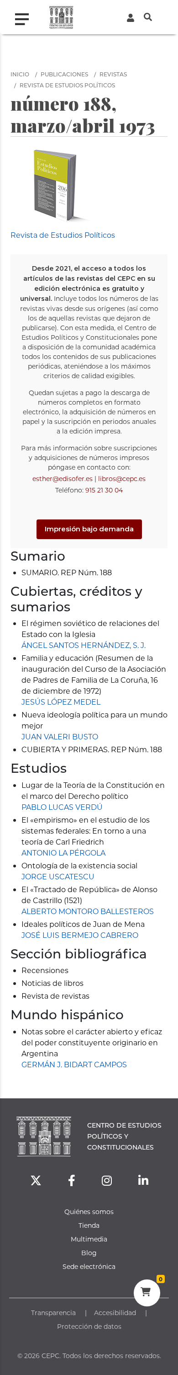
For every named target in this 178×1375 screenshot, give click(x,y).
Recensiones (44, 970)
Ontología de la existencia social (79, 865)
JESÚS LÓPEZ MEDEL (60, 701)
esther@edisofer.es (62, 478)
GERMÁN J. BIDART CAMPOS (74, 1064)
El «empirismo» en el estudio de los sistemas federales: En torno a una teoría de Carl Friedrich (85, 830)
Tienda (89, 1225)
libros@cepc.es (122, 478)
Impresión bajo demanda (89, 528)
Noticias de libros (52, 983)
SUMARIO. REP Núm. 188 (66, 572)
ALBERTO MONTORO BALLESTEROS (87, 911)
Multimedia (89, 1239)
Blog (89, 1252)
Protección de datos (89, 1326)
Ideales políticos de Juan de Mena (83, 924)
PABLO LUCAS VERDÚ (62, 807)
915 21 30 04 (104, 490)
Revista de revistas (55, 995)
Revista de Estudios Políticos (67, 85)
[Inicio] (61, 17)
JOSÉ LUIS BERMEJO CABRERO (79, 935)
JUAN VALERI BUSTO (59, 736)
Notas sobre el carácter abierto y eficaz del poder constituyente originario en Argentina (91, 1042)
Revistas (113, 74)
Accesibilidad (115, 1312)
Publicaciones (64, 74)
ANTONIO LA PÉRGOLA (63, 852)
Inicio (19, 74)
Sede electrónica (89, 1266)
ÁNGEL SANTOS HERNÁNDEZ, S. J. (83, 645)
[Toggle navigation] (26, 17)
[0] (147, 1293)
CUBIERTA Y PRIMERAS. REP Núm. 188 (91, 749)
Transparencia (53, 1312)
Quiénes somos (89, 1211)
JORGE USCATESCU (57, 876)
